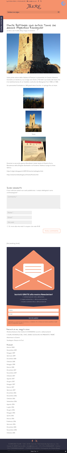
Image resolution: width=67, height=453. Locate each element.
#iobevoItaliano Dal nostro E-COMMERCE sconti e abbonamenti (29, 332)
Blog (21, 30)
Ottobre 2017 (11, 376)
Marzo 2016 (10, 418)
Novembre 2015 (12, 430)
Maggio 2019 (11, 353)
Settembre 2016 (12, 401)
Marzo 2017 (10, 387)
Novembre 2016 (12, 396)
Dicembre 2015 (11, 427)
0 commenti (31, 30)
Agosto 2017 (11, 378)
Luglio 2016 (10, 407)
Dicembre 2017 (11, 370)
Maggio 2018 (11, 364)
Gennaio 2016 (11, 424)
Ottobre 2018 (11, 361)
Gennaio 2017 (11, 390)
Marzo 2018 (10, 367)
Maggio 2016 (11, 413)
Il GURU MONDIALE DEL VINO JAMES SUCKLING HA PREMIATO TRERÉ (30, 334)
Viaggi (25, 30)
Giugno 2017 (11, 381)
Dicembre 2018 (11, 358)
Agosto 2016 (11, 404)
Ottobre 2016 (11, 398)
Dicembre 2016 (11, 393)
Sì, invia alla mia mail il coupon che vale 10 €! (24, 226)
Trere (10, 30)
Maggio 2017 (11, 384)
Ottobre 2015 (11, 433)
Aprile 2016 (10, 415)
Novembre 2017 (12, 373)
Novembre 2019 (12, 350)
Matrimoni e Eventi (13, 337)
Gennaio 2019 (11, 356)
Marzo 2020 (10, 347)
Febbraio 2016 (11, 421)
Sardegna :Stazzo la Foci (15, 340)
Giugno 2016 (11, 410)
